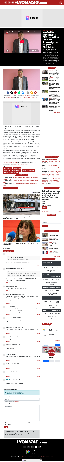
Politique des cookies (32, 456)
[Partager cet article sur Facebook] (8, 92)
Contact (38, 456)
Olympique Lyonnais (53, 248)
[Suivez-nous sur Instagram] (32, 448)
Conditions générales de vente (47, 456)
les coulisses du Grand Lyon (11, 172)
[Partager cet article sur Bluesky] (23, 92)
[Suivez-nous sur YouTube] (36, 448)
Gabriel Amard (26, 95)
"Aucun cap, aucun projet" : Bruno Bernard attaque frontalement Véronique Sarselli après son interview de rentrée (51, 181)
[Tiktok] (19, 2)
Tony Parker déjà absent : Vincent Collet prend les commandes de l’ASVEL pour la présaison (54, 101)
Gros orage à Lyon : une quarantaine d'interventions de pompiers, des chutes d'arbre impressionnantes (54, 94)
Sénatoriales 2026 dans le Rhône (55, 244)
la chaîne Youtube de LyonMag (20, 164)
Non (44, 203)
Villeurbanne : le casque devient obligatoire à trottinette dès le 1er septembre (54, 108)
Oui (44, 201)
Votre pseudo (7, 397)
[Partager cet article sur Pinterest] (15, 92)
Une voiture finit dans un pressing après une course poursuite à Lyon (51, 160)
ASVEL (50, 98)
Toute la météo (57, 340)
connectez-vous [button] (16, 401)
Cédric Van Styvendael (29, 97)
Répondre (8, 265)
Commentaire (7, 404)
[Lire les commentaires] (35, 92)
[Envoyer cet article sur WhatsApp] (19, 92)
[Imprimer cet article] (28, 92)
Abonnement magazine (8, 7)
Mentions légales (24, 456)
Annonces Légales (28, 7)
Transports (51, 70)
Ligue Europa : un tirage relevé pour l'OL (54, 79)
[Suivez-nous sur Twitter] (28, 448)
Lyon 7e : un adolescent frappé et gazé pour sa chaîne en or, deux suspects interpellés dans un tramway (54, 85)
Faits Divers (48, 7)
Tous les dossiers (56, 256)
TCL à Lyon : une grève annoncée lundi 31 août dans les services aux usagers (54, 74)
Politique (39, 7)
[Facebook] (5, 2)
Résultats (59, 211)
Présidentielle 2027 (53, 239)
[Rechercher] (60, 3)
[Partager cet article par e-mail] (31, 92)
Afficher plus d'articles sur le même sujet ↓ (11, 188)
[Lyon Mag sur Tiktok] (39, 448)
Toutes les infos (57, 112)
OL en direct (51, 77)
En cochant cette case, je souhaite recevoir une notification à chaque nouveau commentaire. (20, 423)
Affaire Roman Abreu (53, 235)
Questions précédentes (46, 211)
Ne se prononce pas (47, 205)
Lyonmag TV (58, 7)
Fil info (18, 7)
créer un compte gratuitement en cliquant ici (18, 436)
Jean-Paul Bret (9, 97)
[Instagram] (12, 2)
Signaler (39, 265)
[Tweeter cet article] (11, 92)
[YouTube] (16, 2)
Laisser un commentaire (8, 251)
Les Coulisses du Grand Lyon (48, 30)
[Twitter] (9, 2)
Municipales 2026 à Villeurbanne (12, 170)
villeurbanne (17, 168)
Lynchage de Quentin (53, 252)
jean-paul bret (7, 168)
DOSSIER (50, 238)
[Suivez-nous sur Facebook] (51, 353)
